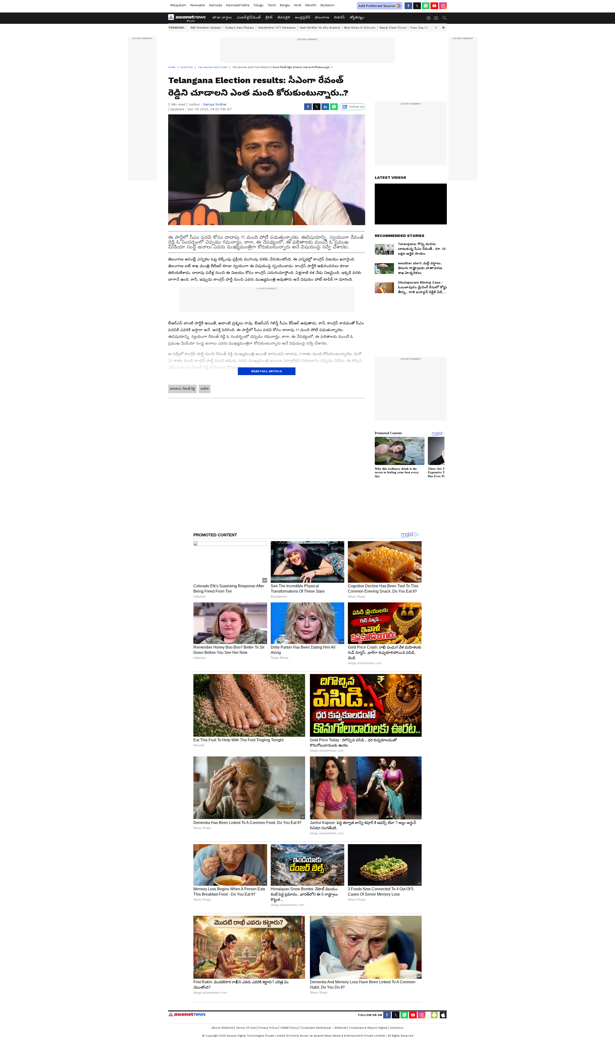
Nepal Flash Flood (393, 27)
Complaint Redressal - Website (324, 1027)
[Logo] (188, 18)
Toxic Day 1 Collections (426, 27)
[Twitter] (417, 5)
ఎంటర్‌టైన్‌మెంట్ (249, 17)
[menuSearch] (444, 18)
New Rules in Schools (359, 27)
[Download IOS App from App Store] (443, 1015)
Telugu (258, 5)
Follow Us (357, 106)
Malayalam (178, 5)
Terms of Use (246, 1027)
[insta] (443, 5)
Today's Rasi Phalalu (239, 27)
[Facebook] (408, 5)
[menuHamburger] (436, 18)
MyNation (327, 5)
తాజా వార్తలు (222, 17)
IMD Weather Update (206, 27)
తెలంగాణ (322, 17)
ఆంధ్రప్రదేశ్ (302, 17)
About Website (223, 1027)
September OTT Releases (277, 27)
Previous (436, 27)
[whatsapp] (426, 5)
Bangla (285, 5)
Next (443, 27)
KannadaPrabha (237, 5)
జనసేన (205, 388)
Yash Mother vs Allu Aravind (320, 27)
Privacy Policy (268, 1027)
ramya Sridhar (215, 104)
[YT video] (434, 5)
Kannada (215, 5)
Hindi (297, 5)
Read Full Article (266, 371)
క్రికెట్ (268, 17)
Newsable (197, 5)
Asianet (186, 1014)
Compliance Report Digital (368, 1027)
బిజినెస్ (339, 17)
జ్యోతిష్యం (357, 17)
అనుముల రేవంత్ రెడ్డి (182, 388)
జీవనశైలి (283, 17)
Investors (396, 1027)
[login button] (430, 18)
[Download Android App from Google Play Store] (434, 1015)
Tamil (271, 5)
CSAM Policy (289, 1027)
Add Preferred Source (376, 6)
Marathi (310, 5)
